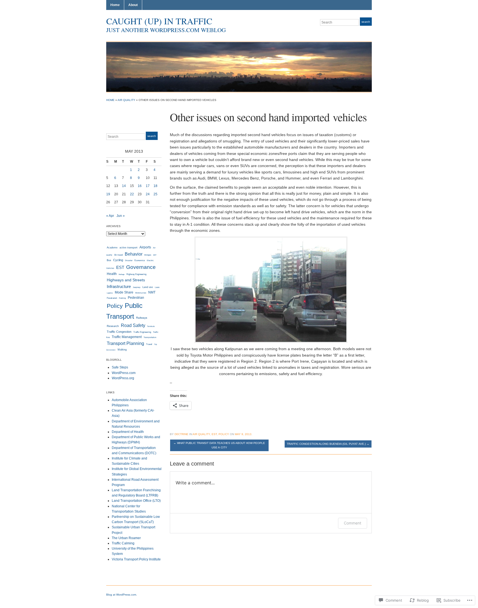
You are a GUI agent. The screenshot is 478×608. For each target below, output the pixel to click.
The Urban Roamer (126, 538)
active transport (128, 247)
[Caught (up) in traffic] (239, 66)
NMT (151, 292)
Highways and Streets (126, 280)
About (133, 5)
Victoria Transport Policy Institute (136, 559)
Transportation (150, 337)
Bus (109, 260)
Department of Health (128, 432)
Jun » (120, 216)
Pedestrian (136, 297)
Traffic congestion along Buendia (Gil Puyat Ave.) (328, 443)
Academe (112, 247)
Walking (122, 349)
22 (132, 194)
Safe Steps (120, 367)
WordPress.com (124, 373)
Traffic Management (127, 337)
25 (155, 194)
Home (115, 5)
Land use (147, 287)
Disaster (129, 260)
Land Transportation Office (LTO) (136, 501)
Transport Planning (125, 343)
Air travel (118, 255)
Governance (141, 267)
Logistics (110, 293)
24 (148, 194)
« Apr (110, 216)
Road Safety (133, 325)
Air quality (126, 100)
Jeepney (137, 287)
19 (108, 194)
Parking (122, 298)
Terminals (151, 326)
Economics (139, 260)
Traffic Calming (123, 543)
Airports (145, 247)
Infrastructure (119, 286)
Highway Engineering (136, 274)
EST (120, 267)
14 (124, 186)
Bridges (147, 255)
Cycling (118, 260)
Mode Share (124, 292)
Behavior (133, 253)
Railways (141, 317)
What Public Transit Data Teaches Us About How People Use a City (219, 445)
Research (113, 326)
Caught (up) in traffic (159, 21)
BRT (155, 255)
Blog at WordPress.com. (121, 594)
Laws (157, 287)
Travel (149, 344)
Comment (352, 523)
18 (155, 186)
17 (148, 186)
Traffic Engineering (142, 332)
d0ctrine (181, 434)
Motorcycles (140, 293)
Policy (115, 306)
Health (112, 274)
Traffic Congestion (119, 331)
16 (140, 186)
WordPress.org (123, 378)
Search (366, 21)
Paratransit (112, 298)
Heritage (121, 274)
